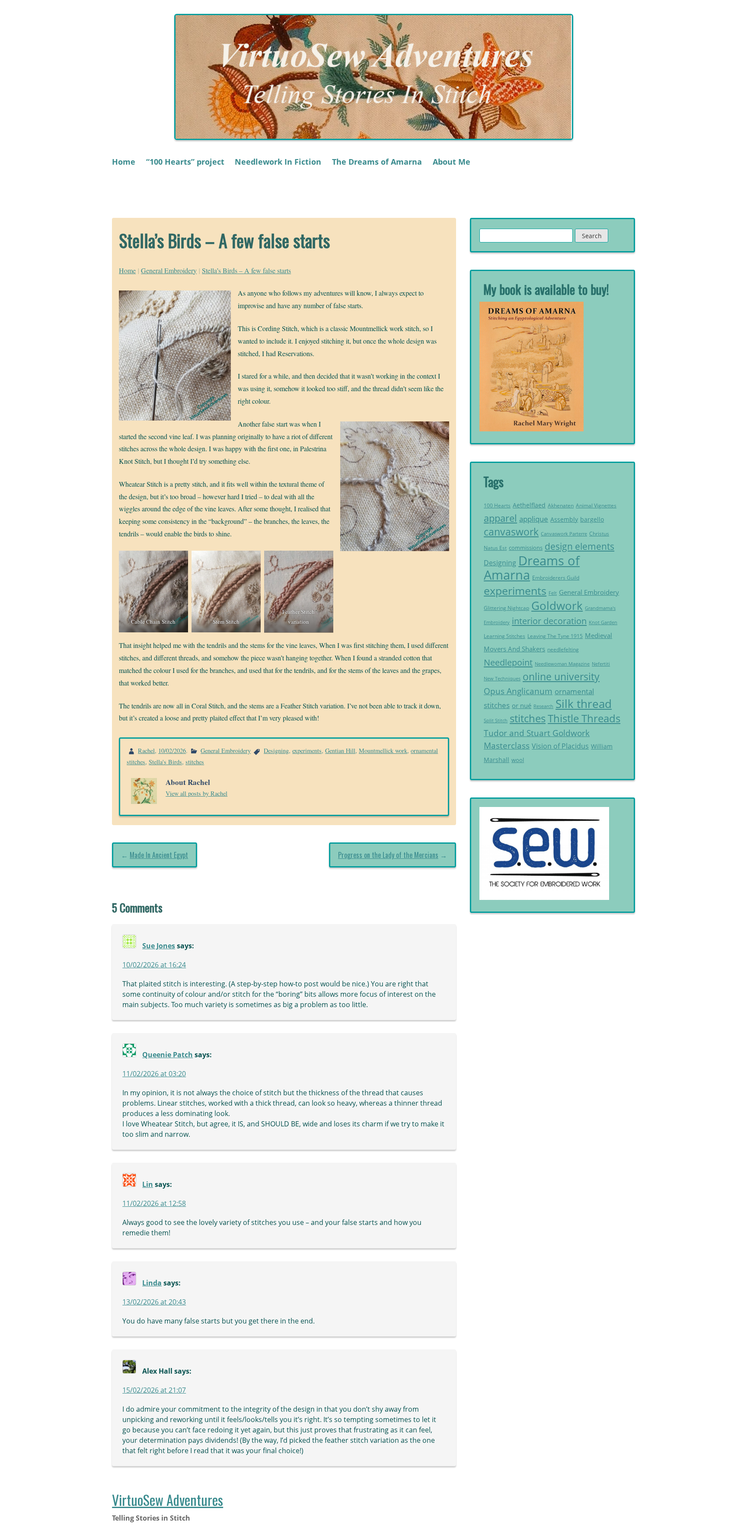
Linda (152, 1283)
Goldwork (557, 605)
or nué (521, 705)
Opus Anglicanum (518, 691)
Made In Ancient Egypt (159, 855)
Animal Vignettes (596, 505)
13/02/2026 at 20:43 (154, 1302)
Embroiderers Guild (555, 577)
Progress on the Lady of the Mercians (388, 855)
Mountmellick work (383, 750)
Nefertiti (601, 663)
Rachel (146, 750)
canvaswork (511, 532)
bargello (592, 519)
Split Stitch (496, 720)
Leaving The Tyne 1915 (555, 636)
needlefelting (563, 649)
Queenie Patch (167, 1054)
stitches (194, 762)
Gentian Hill (340, 750)
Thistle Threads (584, 718)
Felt (553, 593)
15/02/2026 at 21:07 (154, 1390)
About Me (451, 161)
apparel (500, 518)
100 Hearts (497, 505)
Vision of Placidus (560, 746)
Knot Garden (603, 622)
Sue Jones (158, 945)
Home (123, 161)
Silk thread (583, 703)
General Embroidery (169, 270)
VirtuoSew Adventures (167, 1499)
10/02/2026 (172, 750)
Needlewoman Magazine (562, 663)
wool (517, 760)
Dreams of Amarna (532, 568)
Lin (147, 1184)
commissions (526, 548)
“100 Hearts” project (185, 161)
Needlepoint (508, 662)
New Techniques (502, 679)
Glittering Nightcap (506, 608)
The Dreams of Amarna (377, 161)
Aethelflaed (529, 505)
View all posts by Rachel (196, 793)
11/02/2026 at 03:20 (154, 1073)
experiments (307, 750)
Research (543, 706)
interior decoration (549, 621)
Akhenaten (561, 505)
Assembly (564, 519)
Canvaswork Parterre (564, 533)
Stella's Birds (165, 762)
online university (561, 676)
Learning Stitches (504, 636)
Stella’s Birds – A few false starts (246, 270)
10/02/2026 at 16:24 (154, 965)
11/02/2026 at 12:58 (154, 1203)
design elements (579, 546)
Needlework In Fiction (278, 161)
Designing (276, 750)
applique (533, 519)
